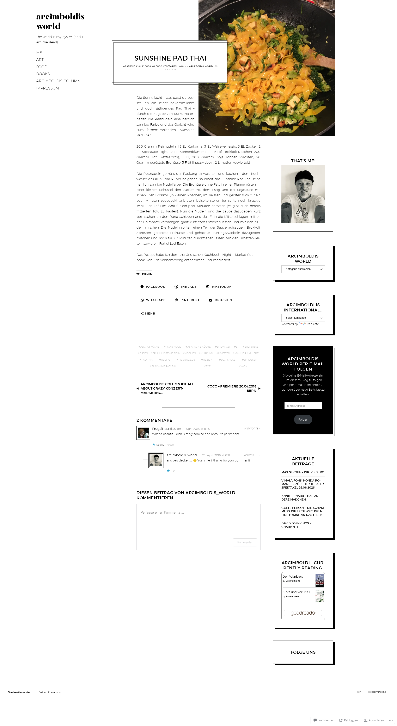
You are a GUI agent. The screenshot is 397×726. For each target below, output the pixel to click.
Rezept (208, 359)
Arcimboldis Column (58, 81)
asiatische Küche (133, 66)
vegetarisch (170, 66)
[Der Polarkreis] (320, 586)
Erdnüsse (251, 346)
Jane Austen (292, 596)
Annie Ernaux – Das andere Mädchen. (300, 497)
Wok (181, 66)
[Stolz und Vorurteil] (320, 601)
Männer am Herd (247, 353)
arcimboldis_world (201, 66)
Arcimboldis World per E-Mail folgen (303, 364)
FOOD (41, 67)
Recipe (165, 359)
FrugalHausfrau (164, 429)
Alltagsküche (149, 346)
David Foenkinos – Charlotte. (296, 525)
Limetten (224, 353)
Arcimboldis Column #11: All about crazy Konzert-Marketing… (167, 388)
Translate (312, 324)
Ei (237, 346)
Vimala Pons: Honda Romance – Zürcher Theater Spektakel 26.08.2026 (302, 484)
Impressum (47, 88)
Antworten (252, 428)
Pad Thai (147, 359)
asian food (173, 346)
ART (40, 59)
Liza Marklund (293, 580)
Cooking (150, 66)
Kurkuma (207, 353)
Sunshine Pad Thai (164, 366)
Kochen (190, 353)
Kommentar (245, 542)
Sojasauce (228, 359)
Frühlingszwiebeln (166, 353)
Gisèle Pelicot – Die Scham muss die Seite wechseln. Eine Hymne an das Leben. (302, 511)
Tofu (209, 366)
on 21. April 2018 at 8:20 (193, 428)
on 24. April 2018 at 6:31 (214, 455)
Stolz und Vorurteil (296, 592)
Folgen (303, 419)
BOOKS (43, 74)
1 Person (169, 444)
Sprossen (250, 359)
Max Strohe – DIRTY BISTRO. (303, 472)
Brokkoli (223, 346)
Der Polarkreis (293, 576)
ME (39, 52)
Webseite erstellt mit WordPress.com (35, 692)
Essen (144, 353)
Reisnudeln (186, 359)
